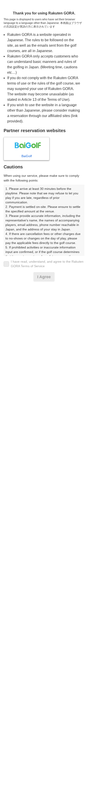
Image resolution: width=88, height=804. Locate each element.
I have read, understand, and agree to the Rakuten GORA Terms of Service (47, 264)
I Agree (44, 277)
